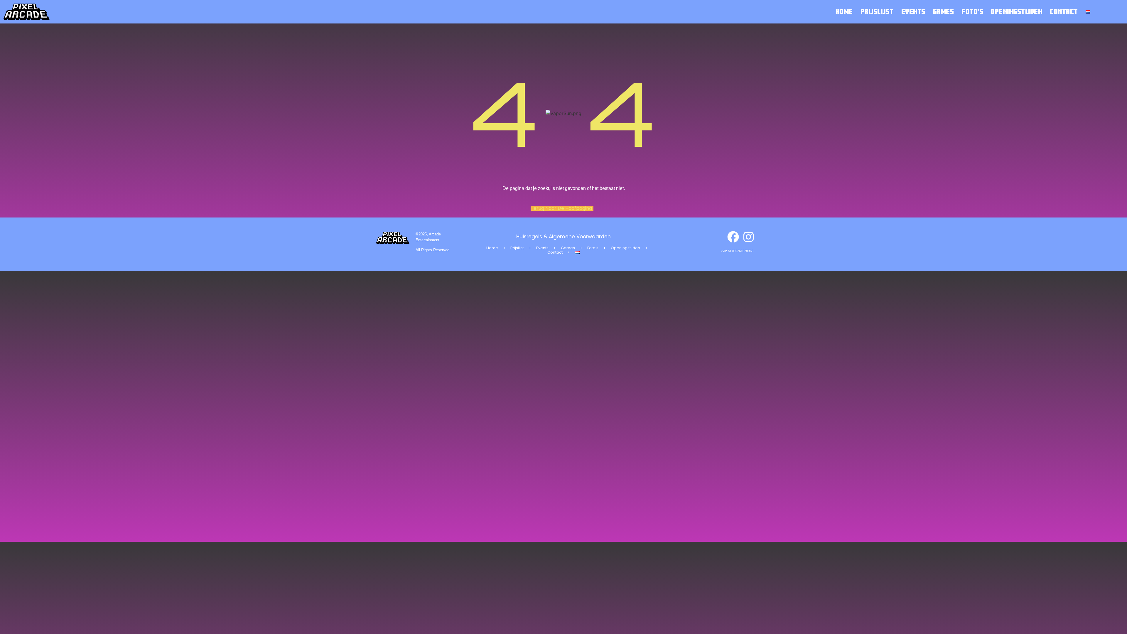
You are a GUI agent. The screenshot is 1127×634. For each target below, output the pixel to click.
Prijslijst (877, 12)
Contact (1064, 12)
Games (943, 12)
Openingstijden (1016, 12)
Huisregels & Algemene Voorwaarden (563, 237)
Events (913, 12)
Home (844, 12)
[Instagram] (748, 237)
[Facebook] (733, 237)
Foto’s (972, 12)
